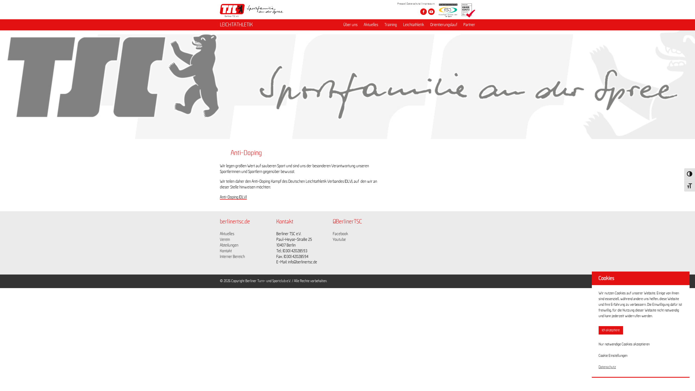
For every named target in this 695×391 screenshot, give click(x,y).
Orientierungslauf (443, 25)
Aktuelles (371, 25)
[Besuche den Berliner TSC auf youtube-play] (431, 11)
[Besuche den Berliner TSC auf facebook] (423, 11)
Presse (401, 3)
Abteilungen (229, 245)
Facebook (340, 234)
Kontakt (226, 251)
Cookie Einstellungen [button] (613, 356)
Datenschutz (414, 3)
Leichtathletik (413, 25)
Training (390, 25)
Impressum (428, 3)
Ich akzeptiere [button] (611, 330)
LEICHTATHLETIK (236, 24)
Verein (225, 239)
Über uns (350, 25)
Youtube (339, 239)
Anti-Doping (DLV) (233, 197)
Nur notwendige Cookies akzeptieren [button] (624, 344)
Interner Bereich (232, 256)
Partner (469, 25)
